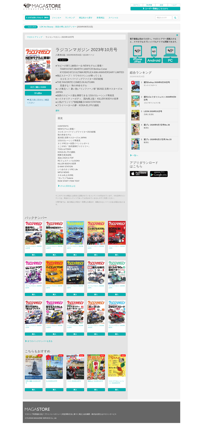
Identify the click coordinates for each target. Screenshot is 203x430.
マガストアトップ (34, 37)
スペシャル (113, 18)
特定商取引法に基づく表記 (72, 414)
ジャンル (56, 18)
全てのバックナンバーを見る (39, 341)
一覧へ (135, 155)
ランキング (70, 18)
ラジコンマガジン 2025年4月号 (75, 287)
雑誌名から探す (86, 18)
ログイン (136, 5)
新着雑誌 (100, 18)
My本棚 (149, 5)
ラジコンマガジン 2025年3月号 (96, 287)
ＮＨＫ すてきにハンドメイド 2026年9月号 (116, 382)
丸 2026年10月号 (51, 381)
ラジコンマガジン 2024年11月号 (75, 326)
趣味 (57, 110)
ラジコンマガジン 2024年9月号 (117, 326)
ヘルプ (174, 5)
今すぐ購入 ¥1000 (38, 87)
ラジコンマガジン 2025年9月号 (75, 247)
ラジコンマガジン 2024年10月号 (96, 326)
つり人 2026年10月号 (74, 381)
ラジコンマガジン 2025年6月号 (34, 287)
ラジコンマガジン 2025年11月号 (34, 247)
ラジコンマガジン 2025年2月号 (117, 287)
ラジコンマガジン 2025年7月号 (117, 247)
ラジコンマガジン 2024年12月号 (54, 326)
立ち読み (38, 93)
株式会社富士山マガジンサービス (104, 414)
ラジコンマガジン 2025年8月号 (96, 247)
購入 (33, 255)
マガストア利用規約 (32, 414)
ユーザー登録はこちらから (156, 8)
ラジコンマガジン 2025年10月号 (54, 247)
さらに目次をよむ (68, 186)
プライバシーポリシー (52, 414)
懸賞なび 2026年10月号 (95, 381)
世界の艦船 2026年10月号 (33, 382)
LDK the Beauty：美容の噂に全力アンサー (58, 27)
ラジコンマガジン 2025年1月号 (34, 326)
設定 (161, 5)
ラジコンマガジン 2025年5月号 (54, 287)
